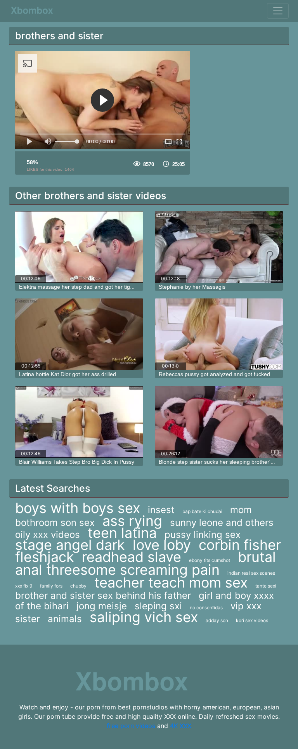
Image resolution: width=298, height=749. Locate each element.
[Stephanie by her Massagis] (219, 247)
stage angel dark (70, 544)
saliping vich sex (144, 617)
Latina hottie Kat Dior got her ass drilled (67, 374)
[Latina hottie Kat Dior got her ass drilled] (79, 334)
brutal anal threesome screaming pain (145, 563)
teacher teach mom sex (171, 582)
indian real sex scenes (251, 573)
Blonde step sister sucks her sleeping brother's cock (222, 462)
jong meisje (101, 606)
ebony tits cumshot (209, 560)
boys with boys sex (77, 508)
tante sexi (265, 586)
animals (65, 618)
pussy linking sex (203, 534)
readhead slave (131, 556)
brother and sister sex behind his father (103, 595)
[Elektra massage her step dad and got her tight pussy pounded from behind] (79, 247)
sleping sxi (158, 606)
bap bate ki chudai (202, 511)
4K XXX (180, 726)
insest (161, 509)
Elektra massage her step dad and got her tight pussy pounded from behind (112, 287)
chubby (78, 586)
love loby (162, 544)
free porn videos (131, 726)
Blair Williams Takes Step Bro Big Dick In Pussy (76, 462)
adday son (217, 620)
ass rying (132, 520)
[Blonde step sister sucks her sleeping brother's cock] (219, 422)
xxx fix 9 (23, 586)
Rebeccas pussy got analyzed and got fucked (214, 374)
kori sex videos (252, 620)
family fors (51, 586)
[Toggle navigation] (278, 11)
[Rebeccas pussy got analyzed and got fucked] (219, 334)
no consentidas (206, 607)
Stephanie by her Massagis (192, 287)
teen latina (122, 532)
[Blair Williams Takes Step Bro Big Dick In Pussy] (79, 422)
